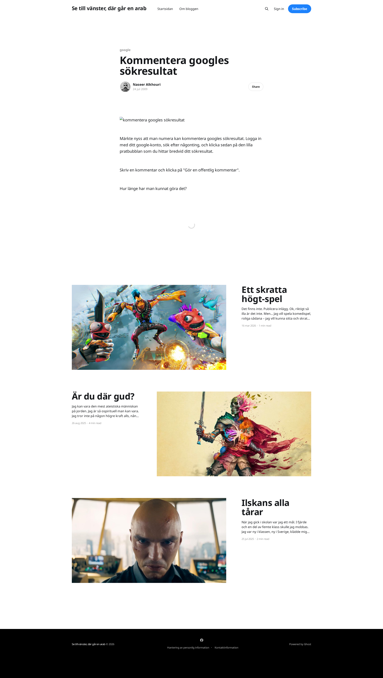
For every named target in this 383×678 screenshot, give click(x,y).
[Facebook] (201, 640)
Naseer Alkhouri (147, 84)
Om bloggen (188, 9)
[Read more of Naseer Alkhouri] (125, 86)
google (125, 50)
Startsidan (165, 9)
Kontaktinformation (226, 647)
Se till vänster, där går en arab (109, 8)
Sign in (279, 9)
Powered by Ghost (300, 644)
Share (256, 87)
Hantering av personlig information (188, 647)
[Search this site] (267, 9)
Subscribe (299, 9)
